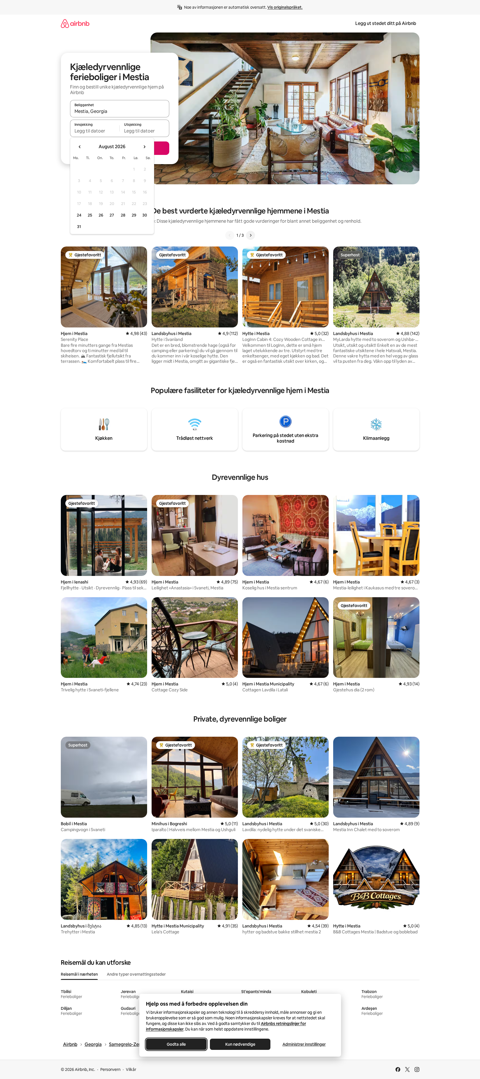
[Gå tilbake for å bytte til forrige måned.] (80, 146)
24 (79, 215)
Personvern (110, 1069)
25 (90, 215)
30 (144, 215)
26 (101, 215)
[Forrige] (229, 235)
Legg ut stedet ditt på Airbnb (385, 23)
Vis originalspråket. (285, 7)
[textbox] (95, 130)
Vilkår (131, 1069)
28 (123, 215)
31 (79, 226)
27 (112, 215)
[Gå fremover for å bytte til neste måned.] (144, 146)
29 (134, 215)
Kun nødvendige (240, 1044)
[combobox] (120, 111)
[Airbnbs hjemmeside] (75, 23)
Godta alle (176, 1044)
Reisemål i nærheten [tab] (79, 974)
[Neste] (250, 235)
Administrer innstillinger (304, 1044)
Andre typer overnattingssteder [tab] (136, 974)
